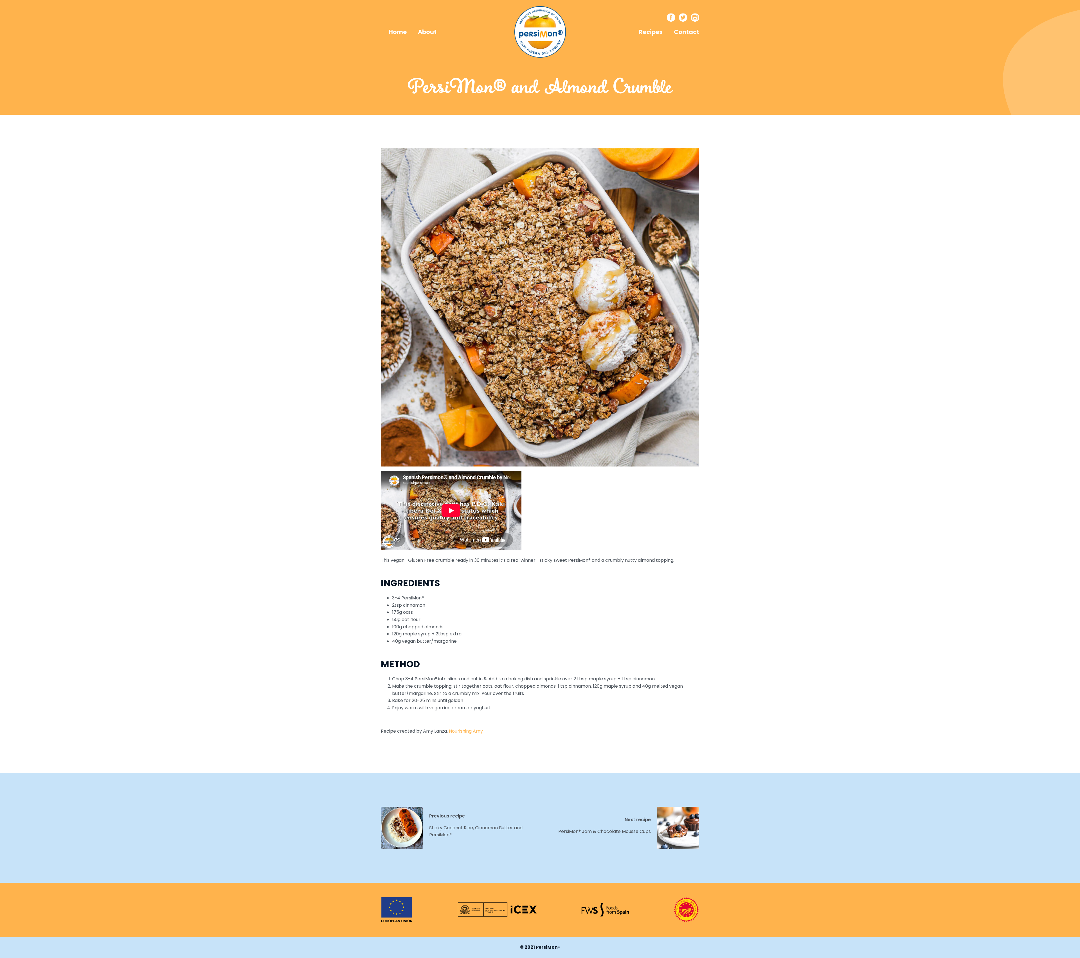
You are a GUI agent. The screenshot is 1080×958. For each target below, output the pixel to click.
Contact (686, 32)
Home (398, 32)
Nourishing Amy (466, 731)
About (427, 32)
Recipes (651, 32)
